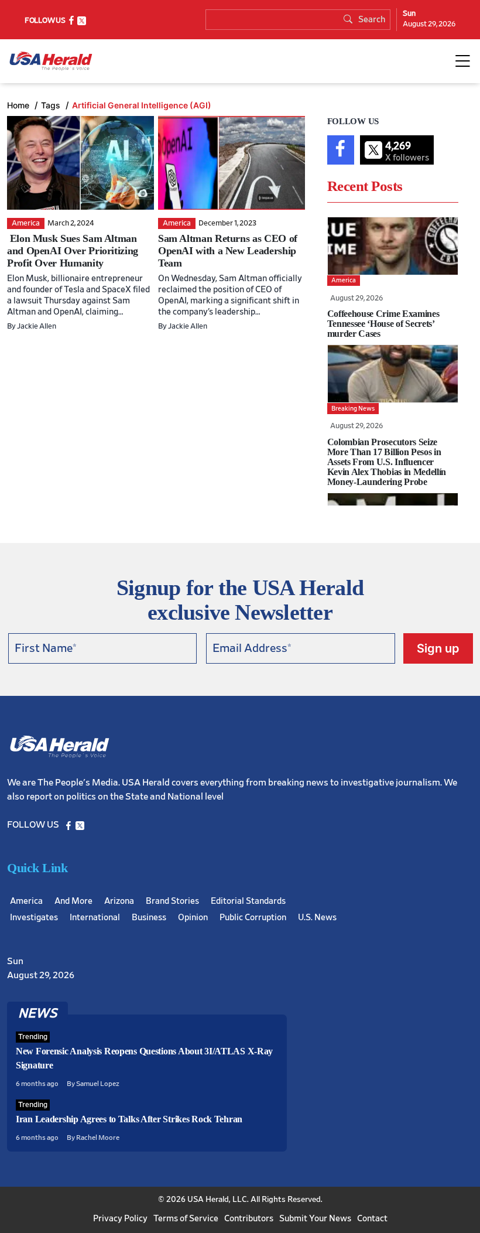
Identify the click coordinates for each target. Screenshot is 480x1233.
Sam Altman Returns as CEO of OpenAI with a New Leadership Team (227, 251)
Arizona (119, 901)
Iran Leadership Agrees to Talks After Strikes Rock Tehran (129, 1119)
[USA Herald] (51, 61)
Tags (52, 105)
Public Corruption (253, 917)
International (95, 917)
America (26, 901)
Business (149, 917)
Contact (372, 1218)
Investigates (34, 917)
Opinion (193, 917)
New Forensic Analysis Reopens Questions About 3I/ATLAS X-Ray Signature (144, 1058)
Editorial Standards (248, 901)
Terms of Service (185, 1218)
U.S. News (317, 917)
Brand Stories (172, 901)
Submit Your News (315, 1218)
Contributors (248, 1218)
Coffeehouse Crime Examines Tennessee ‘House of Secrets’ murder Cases (383, 324)
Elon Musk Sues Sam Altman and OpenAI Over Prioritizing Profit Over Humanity (72, 251)
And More (73, 901)
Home (19, 105)
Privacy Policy (120, 1218)
